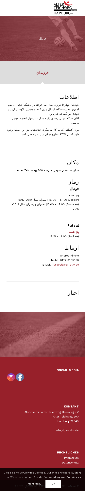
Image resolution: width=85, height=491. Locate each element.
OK (53, 483)
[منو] (11, 8)
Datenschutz (70, 462)
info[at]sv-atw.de (67, 430)
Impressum (71, 457)
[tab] (42, 74)
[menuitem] (11, 8)
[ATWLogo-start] (49, 8)
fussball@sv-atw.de (65, 264)
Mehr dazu (34, 483)
